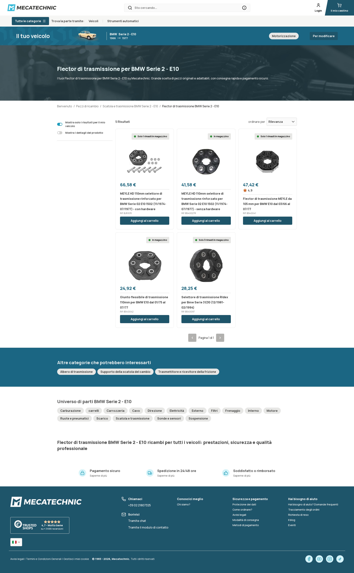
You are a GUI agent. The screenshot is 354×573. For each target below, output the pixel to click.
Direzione (155, 411)
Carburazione (70, 411)
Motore (272, 411)
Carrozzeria (115, 411)
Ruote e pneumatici (74, 418)
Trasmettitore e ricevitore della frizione (187, 372)
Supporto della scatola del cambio (125, 372)
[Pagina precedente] (192, 338)
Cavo (136, 411)
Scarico (102, 418)
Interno (253, 411)
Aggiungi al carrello (145, 221)
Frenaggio (232, 411)
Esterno (197, 411)
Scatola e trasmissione (133, 418)
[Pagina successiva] (220, 338)
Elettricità (177, 411)
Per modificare (324, 36)
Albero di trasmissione (76, 372)
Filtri (214, 411)
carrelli (93, 411)
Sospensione (198, 418)
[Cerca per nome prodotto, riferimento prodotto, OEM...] (244, 8)
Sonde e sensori (169, 418)
